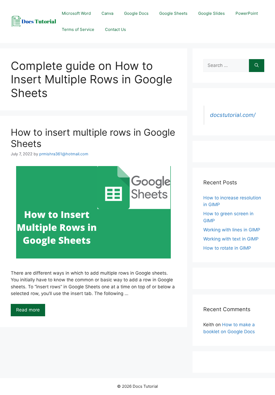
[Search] (256, 65)
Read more (28, 310)
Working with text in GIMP (231, 239)
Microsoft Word (76, 13)
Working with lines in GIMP (231, 229)
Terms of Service (78, 29)
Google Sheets (173, 13)
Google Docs (136, 13)
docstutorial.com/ (232, 115)
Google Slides (211, 13)
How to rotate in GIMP (227, 248)
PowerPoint (247, 13)
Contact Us (115, 29)
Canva (107, 13)
